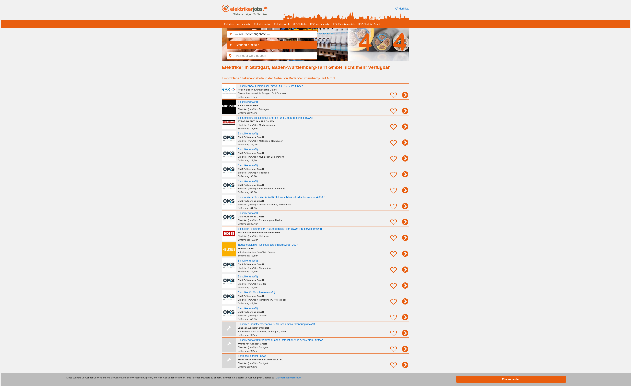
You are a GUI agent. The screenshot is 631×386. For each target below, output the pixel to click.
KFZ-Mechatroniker (320, 24)
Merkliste (403, 8)
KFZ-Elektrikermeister (344, 24)
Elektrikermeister (262, 24)
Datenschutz (282, 377)
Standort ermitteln (247, 45)
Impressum (295, 377)
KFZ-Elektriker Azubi (369, 24)
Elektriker (229, 24)
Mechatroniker (243, 24)
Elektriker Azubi (282, 24)
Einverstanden (511, 379)
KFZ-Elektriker (300, 24)
